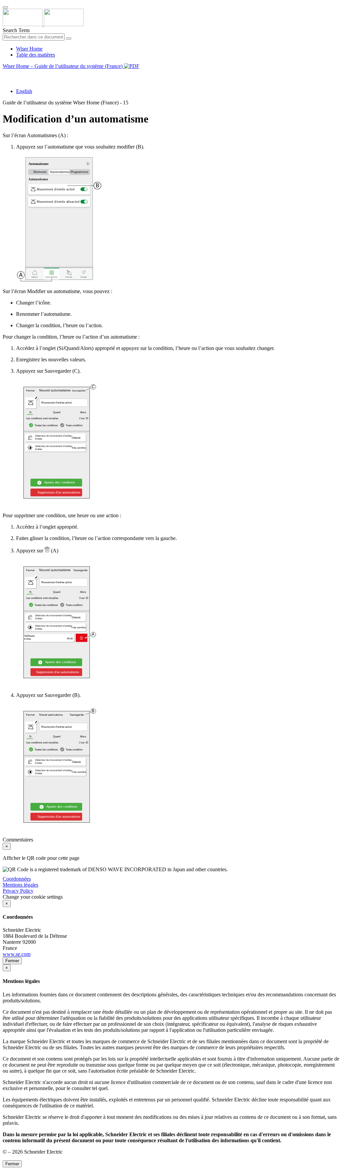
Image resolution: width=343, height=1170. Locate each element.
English (24, 91)
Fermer (12, 960)
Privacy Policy (18, 891)
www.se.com (16, 954)
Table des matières (35, 55)
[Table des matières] (5, 74)
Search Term (16, 30)
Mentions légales (20, 885)
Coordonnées (17, 879)
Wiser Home (29, 49)
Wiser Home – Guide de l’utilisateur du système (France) (63, 66)
